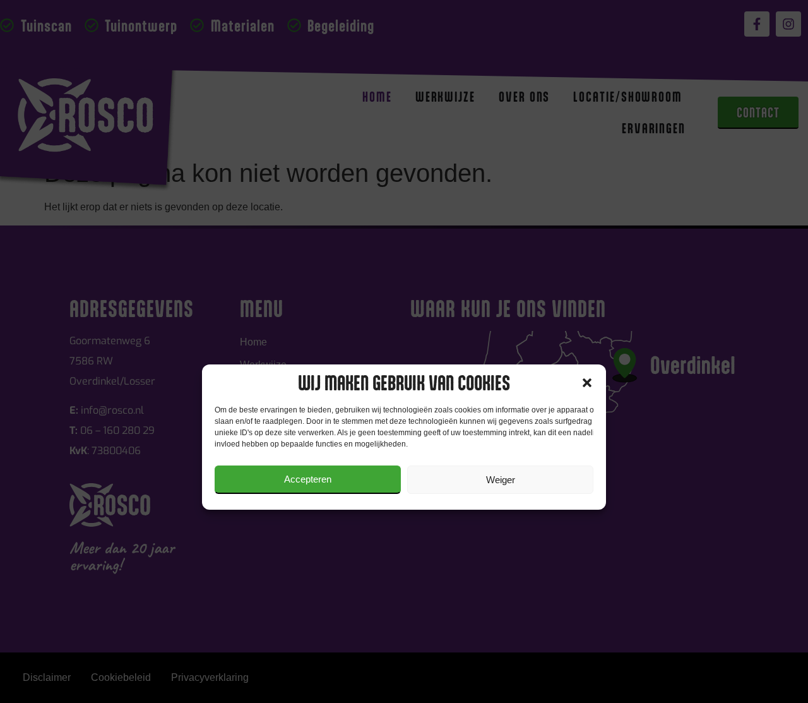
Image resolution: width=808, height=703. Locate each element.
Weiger (500, 479)
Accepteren (307, 479)
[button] (587, 382)
